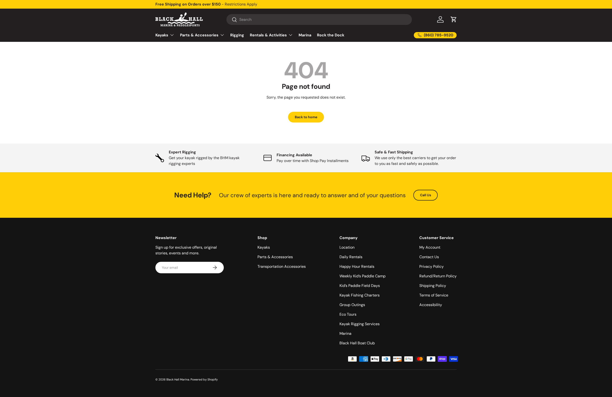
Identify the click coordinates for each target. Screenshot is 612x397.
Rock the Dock (330, 35)
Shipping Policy (432, 285)
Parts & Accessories (199, 35)
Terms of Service (433, 295)
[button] (453, 19)
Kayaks (161, 35)
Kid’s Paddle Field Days (359, 285)
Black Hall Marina (177, 379)
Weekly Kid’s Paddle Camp (362, 276)
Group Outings (352, 304)
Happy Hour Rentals (356, 266)
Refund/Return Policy (438, 276)
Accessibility (430, 304)
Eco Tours (347, 314)
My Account (429, 247)
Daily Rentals (350, 256)
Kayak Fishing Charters (359, 295)
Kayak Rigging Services (359, 323)
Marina (305, 35)
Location (347, 247)
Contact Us (429, 256)
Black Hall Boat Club (357, 343)
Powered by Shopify (204, 379)
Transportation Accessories (281, 266)
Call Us (425, 195)
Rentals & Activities (268, 35)
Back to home (306, 117)
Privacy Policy (431, 266)
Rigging (237, 35)
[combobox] (319, 19)
